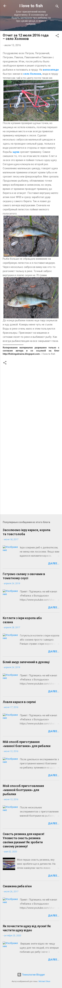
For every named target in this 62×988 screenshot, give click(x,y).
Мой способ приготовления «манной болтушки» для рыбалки (23, 790)
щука (16, 151)
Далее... (53, 563)
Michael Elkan (44, 981)
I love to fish (31, 5)
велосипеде (51, 69)
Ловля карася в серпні (19, 702)
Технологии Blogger (33, 974)
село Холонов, (32, 73)
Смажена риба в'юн (17, 886)
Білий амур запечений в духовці (26, 662)
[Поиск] (57, 7)
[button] (57, 36)
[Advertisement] (31, 478)
